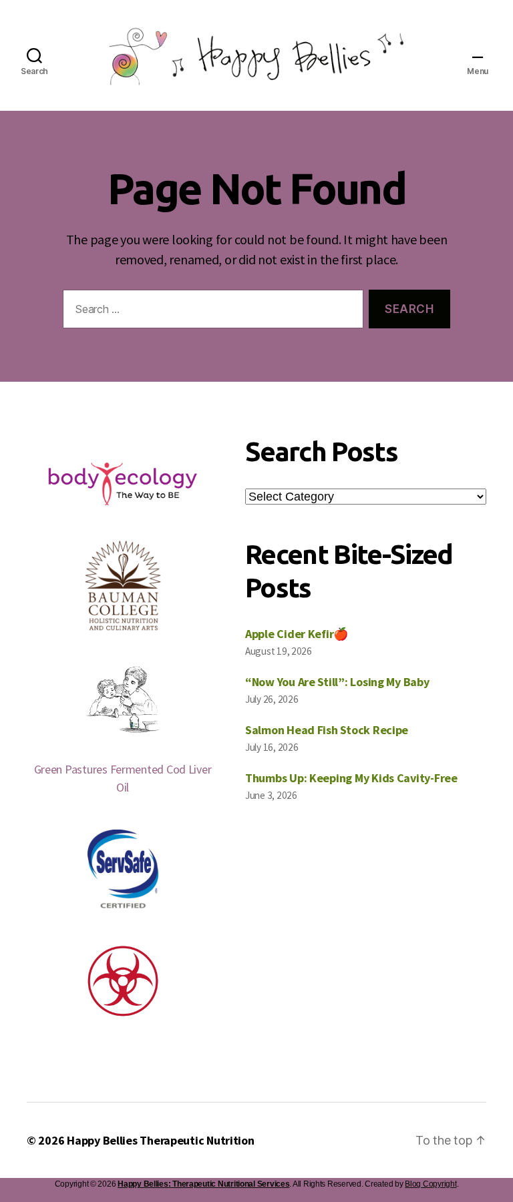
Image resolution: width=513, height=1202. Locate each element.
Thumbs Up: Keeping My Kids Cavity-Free (351, 778)
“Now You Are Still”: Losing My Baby (337, 681)
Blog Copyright (430, 1184)
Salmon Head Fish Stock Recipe (326, 729)
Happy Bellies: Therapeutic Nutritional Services (203, 1184)
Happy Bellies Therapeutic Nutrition (160, 1140)
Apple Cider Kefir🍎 (296, 633)
